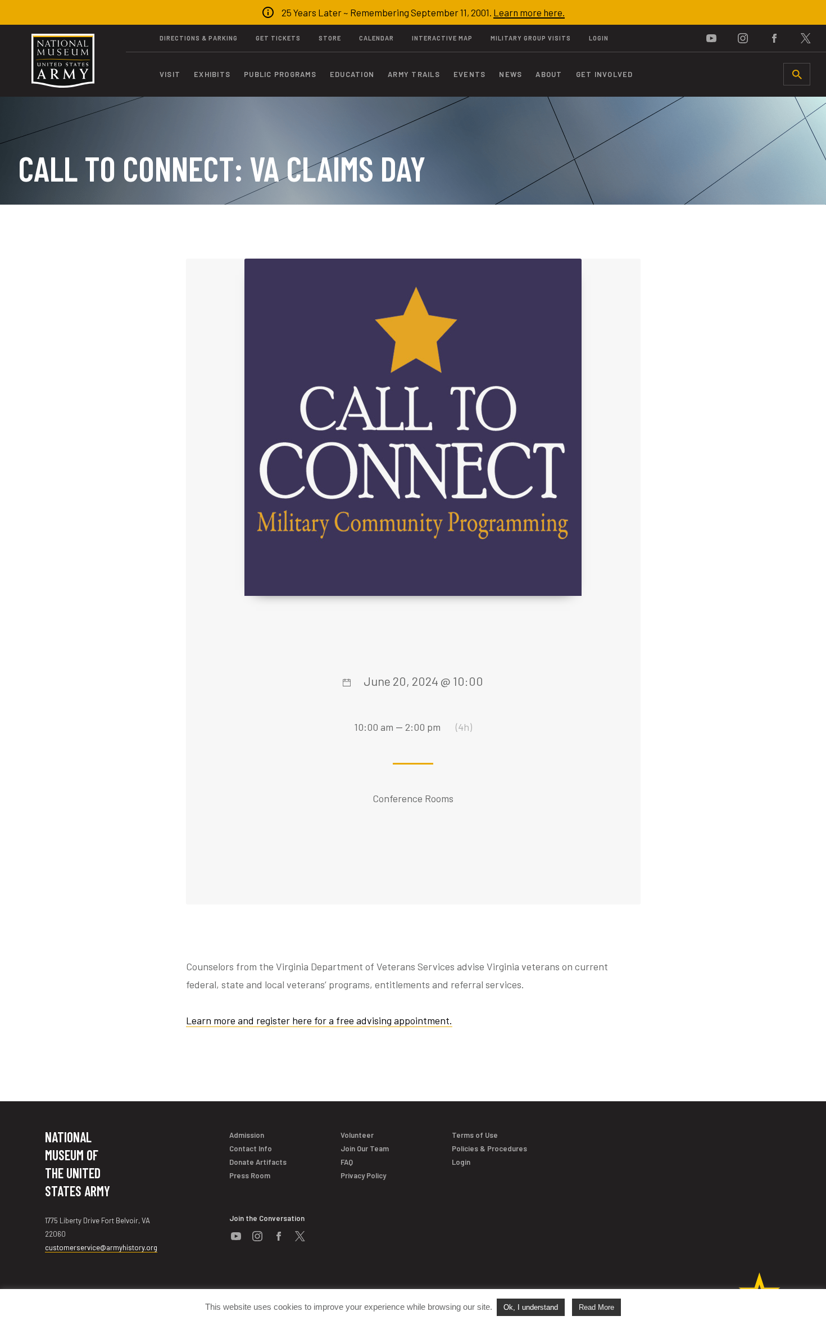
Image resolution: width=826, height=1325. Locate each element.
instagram (743, 38)
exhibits (212, 74)
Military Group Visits (531, 38)
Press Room (249, 1175)
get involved (604, 74)
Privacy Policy (363, 1175)
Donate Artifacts (258, 1161)
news (510, 74)
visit (170, 74)
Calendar (376, 38)
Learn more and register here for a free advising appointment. (319, 1020)
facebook (774, 38)
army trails (414, 74)
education (352, 74)
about (548, 74)
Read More (596, 1307)
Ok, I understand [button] (530, 1307)
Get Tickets (278, 38)
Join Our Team (365, 1148)
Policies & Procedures (489, 1148)
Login (599, 38)
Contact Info (250, 1148)
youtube (711, 38)
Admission (246, 1134)
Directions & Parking (199, 38)
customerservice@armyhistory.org (101, 1247)
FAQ (347, 1161)
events (469, 74)
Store (330, 38)
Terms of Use (475, 1134)
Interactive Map (442, 38)
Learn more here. (529, 12)
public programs (280, 74)
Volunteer (357, 1134)
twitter (806, 38)
